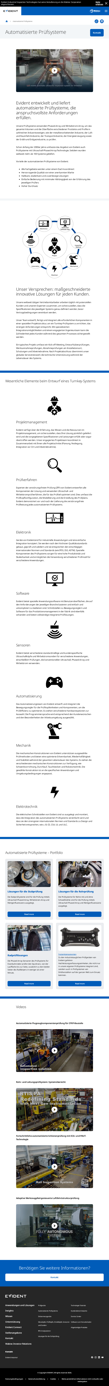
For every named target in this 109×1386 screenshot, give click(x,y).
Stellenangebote (13, 1332)
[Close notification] (106, 3)
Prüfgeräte (42, 1305)
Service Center (76, 1316)
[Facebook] (92, 1357)
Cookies (53, 1379)
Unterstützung (12, 1321)
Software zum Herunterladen (81, 1322)
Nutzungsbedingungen (14, 1379)
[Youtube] (102, 1357)
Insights (9, 1310)
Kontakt (97, 32)
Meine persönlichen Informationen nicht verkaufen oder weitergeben (82, 1380)
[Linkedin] (99, 1357)
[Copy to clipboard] (96, 21)
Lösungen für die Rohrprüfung (76, 891)
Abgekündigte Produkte (79, 1327)
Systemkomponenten (67, 954)
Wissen (8, 1316)
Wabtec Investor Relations (18, 1343)
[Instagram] (95, 1357)
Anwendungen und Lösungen (19, 1305)
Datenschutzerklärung (36, 1379)
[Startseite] (6, 21)
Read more (29, 914)
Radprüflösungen (18, 955)
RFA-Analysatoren (44, 1331)
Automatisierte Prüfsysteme (48, 1311)
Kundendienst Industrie (79, 1311)
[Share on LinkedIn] (102, 21)
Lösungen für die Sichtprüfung (48, 1336)
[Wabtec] (95, 11)
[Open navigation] (106, 11)
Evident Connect (13, 1327)
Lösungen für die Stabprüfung (25, 891)
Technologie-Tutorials (78, 1305)
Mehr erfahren (99, 3)
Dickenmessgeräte (44, 1316)
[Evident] (10, 11)
